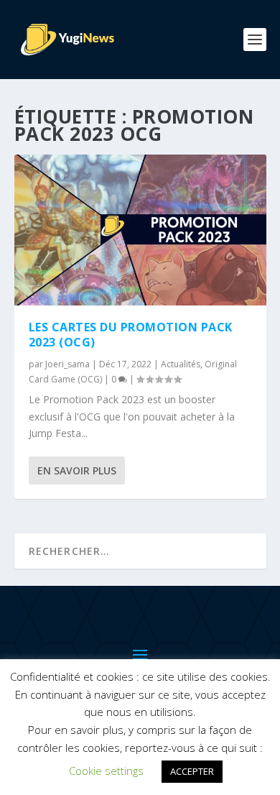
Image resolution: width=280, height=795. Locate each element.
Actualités (180, 364)
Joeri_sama (67, 364)
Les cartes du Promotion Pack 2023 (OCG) (131, 334)
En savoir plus (76, 470)
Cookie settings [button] (106, 770)
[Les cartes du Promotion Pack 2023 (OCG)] (140, 230)
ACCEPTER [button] (192, 771)
